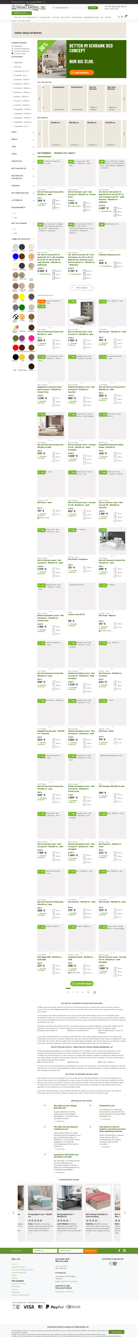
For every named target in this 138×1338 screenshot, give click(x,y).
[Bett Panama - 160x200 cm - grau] (112, 882)
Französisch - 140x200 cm (22, 105)
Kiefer (23, 320)
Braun (23, 260)
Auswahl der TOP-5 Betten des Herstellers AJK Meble (66, 1155)
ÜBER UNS (17, 17)
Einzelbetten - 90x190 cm (22, 80)
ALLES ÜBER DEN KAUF (30, 17)
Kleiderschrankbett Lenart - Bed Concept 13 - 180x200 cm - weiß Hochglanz (81, 846)
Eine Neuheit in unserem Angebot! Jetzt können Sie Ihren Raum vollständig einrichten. (112, 1129)
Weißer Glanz (22, 370)
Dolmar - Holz (42, 500)
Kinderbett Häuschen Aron (109, 255)
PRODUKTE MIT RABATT (65, 153)
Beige (31, 250)
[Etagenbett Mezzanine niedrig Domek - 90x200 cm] (112, 425)
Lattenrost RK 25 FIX (76, 614)
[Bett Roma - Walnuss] (112, 596)
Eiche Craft (22, 279)
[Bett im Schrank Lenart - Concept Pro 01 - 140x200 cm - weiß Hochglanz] (112, 937)
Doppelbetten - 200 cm (21, 126)
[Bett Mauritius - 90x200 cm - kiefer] (112, 824)
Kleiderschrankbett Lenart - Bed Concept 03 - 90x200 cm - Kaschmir (81, 389)
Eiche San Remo (22, 290)
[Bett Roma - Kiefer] (112, 711)
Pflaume (22, 342)
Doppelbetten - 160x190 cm (22, 109)
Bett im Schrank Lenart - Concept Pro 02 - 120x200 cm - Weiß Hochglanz (82, 447)
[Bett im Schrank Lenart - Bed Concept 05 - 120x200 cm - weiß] (51, 824)
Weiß (14, 370)
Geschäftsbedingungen (19, 1273)
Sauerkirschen (22, 351)
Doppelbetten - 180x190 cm (22, 118)
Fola (100, 784)
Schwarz (15, 360)
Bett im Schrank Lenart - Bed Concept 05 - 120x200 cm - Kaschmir (111, 505)
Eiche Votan (15, 301)
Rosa (31, 342)
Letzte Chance (20, 53)
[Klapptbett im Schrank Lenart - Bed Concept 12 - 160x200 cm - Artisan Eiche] (51, 367)
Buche (31, 260)
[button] (39, 98)
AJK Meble (41, 189)
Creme (15, 269)
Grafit (31, 300)
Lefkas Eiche (31, 321)
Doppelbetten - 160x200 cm (23, 114)
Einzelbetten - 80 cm (20, 75)
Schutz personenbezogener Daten (22, 1270)
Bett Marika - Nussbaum (78, 559)
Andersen (15, 250)
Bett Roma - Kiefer (106, 731)
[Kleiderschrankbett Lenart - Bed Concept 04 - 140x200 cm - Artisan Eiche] (51, 596)
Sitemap (14, 1275)
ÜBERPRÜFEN (90, 1251)
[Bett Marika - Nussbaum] (81, 541)
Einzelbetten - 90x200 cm (22, 84)
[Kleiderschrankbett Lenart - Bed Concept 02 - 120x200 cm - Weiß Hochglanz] (81, 654)
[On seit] (94, 992)
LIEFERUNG (56, 17)
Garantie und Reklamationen (20, 1295)
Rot (15, 351)
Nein (15, 218)
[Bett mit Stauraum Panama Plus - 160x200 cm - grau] (51, 654)
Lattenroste (17, 67)
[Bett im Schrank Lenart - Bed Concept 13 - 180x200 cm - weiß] (51, 541)
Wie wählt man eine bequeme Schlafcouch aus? (66, 1128)
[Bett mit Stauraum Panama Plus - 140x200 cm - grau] (51, 767)
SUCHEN (93, 8)
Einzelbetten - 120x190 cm (22, 92)
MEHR (44, 2)
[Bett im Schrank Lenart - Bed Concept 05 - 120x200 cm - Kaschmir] (112, 483)
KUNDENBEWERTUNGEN (91, 17)
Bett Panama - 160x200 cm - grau (112, 902)
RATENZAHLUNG (45, 17)
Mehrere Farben (14, 332)
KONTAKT (108, 17)
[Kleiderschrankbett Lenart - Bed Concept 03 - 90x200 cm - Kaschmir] (81, 367)
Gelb (22, 300)
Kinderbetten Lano (107, 1105)
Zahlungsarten (16, 1286)
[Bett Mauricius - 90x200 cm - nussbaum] (112, 654)
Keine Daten (15, 321)
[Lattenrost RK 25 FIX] (81, 596)
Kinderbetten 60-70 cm (21, 71)
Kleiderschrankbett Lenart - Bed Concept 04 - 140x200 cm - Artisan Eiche (50, 618)
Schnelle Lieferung (21, 51)
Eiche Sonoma (31, 290)
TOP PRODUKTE (44, 153)
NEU (102, 17)
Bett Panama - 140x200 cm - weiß (81, 902)
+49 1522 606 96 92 (116, 7)
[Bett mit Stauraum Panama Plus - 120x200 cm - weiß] (112, 541)
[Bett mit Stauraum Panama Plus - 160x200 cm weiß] (51, 425)
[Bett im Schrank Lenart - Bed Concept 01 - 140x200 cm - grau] (81, 312)
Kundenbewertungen (18, 1267)
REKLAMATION (65, 17)
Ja (14, 213)
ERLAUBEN (116, 1332)
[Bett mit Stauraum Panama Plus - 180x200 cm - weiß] (112, 367)
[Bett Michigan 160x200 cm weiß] (112, 767)
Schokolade (31, 351)
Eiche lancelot (14, 290)
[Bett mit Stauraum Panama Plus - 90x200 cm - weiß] (51, 172)
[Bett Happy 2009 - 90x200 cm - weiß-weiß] (51, 937)
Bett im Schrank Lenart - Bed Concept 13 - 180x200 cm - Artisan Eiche (82, 194)
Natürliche (22, 331)
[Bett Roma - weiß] (51, 483)
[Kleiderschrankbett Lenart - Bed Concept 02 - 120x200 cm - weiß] (81, 711)
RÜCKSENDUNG (77, 17)
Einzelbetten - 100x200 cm (22, 88)
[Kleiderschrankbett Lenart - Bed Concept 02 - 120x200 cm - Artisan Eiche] (81, 767)
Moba (70, 612)
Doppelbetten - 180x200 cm (23, 122)
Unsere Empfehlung (21, 48)
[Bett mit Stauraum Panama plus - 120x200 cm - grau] (51, 882)
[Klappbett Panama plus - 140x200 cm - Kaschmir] (51, 711)
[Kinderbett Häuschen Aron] (112, 235)
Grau (14, 311)
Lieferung (15, 1289)
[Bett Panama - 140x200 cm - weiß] (81, 882)
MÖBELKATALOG (20, 13)
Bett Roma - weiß (44, 502)
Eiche (31, 269)
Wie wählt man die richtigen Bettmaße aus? (65, 1106)
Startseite (14, 21)
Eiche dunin (31, 279)
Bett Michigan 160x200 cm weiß (111, 786)
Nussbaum (31, 331)
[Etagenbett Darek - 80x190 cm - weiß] (81, 937)
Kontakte (14, 1278)
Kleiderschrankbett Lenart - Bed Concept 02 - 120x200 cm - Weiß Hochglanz (81, 675)
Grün (22, 311)
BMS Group (103, 442)
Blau (14, 260)
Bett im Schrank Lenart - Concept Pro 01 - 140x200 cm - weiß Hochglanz (112, 959)
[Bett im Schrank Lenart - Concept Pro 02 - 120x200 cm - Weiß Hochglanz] (81, 425)
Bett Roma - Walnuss (107, 615)
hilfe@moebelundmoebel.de (64, 1292)
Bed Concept (73, 189)
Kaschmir (31, 311)
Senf (22, 360)
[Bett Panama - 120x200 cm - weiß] (112, 312)
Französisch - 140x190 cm (22, 101)
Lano (101, 252)
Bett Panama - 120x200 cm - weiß (112, 332)
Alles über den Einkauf (19, 1284)
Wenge (31, 370)
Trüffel (31, 360)
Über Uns (15, 1264)
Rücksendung (16, 1292)
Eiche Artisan (14, 279)
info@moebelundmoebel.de (68, 1281)
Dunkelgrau (22, 269)
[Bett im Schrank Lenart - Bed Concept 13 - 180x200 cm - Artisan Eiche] (81, 172)
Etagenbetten (18, 63)
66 (88, 992)
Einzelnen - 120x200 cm (21, 97)
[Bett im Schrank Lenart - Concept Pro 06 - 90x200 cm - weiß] (81, 483)
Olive (14, 342)
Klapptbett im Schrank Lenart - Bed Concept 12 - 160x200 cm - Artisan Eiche (50, 389)
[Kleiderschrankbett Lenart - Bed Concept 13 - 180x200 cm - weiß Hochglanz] (81, 824)
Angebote (18, 46)
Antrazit (22, 250)
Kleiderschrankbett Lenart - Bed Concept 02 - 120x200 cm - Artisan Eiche (81, 788)
